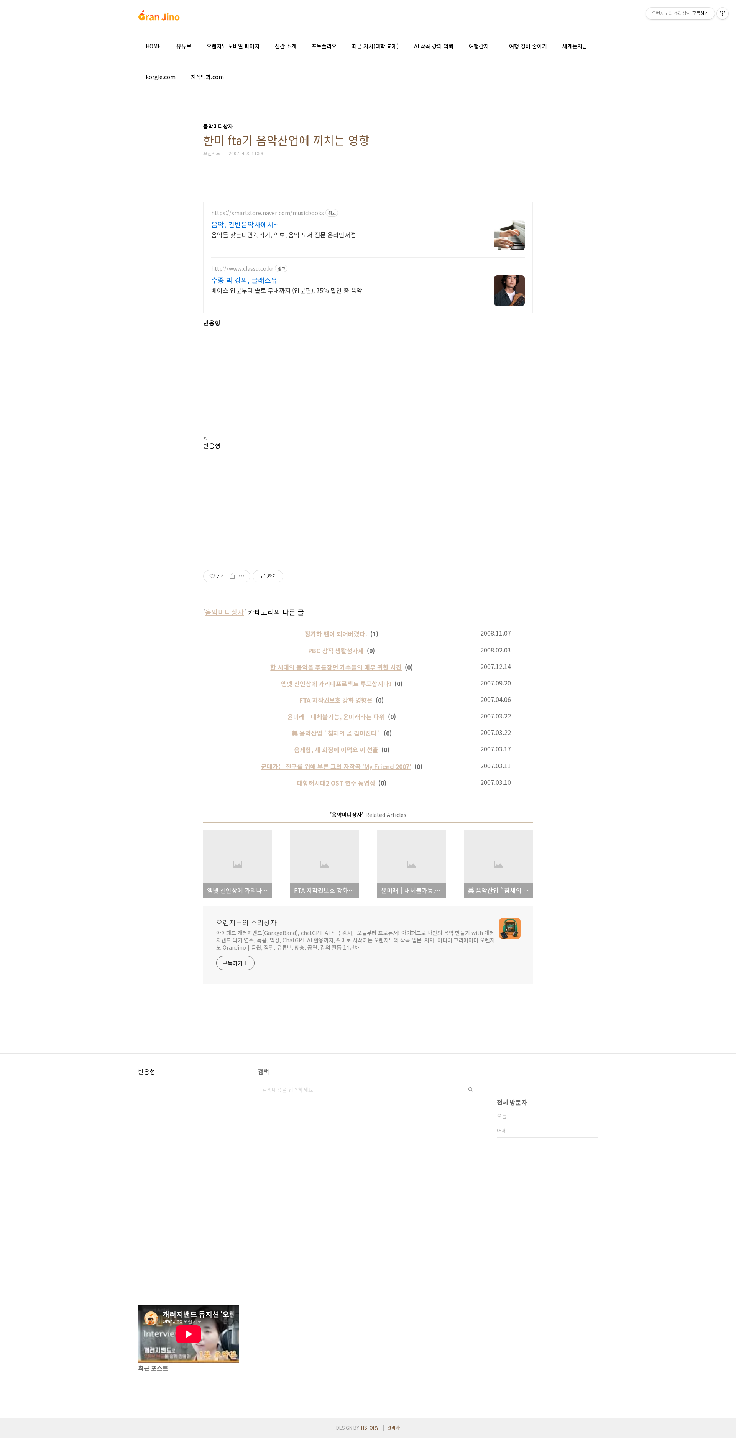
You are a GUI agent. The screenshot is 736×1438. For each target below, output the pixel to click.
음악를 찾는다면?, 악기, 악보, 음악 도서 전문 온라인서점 (283, 234)
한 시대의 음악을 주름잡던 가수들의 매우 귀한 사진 (336, 667)
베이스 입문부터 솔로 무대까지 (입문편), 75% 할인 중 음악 (286, 290)
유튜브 (183, 46)
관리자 (393, 1427)
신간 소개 (285, 46)
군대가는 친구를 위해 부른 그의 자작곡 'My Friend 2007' (336, 766)
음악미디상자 (224, 612)
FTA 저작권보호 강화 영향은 (336, 700)
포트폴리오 (324, 46)
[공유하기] (232, 576)
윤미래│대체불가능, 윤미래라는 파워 (336, 716)
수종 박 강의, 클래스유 (244, 279)
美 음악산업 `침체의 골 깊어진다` (336, 733)
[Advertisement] (368, 380)
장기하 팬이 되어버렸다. (336, 633)
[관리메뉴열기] (722, 13)
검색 (470, 1089)
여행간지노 (481, 46)
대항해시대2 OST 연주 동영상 (336, 782)
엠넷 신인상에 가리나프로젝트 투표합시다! (336, 683)
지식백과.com (207, 77)
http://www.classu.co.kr (242, 268)
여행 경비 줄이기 (528, 46)
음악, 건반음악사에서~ (244, 224)
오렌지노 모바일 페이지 (233, 46)
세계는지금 (574, 46)
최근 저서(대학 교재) (375, 46)
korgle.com (161, 77)
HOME (153, 46)
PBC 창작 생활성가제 (336, 650)
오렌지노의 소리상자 (246, 922)
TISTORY (369, 1427)
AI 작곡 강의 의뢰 (433, 46)
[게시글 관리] (241, 576)
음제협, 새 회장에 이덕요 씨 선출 (336, 749)
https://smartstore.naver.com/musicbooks (267, 213)
